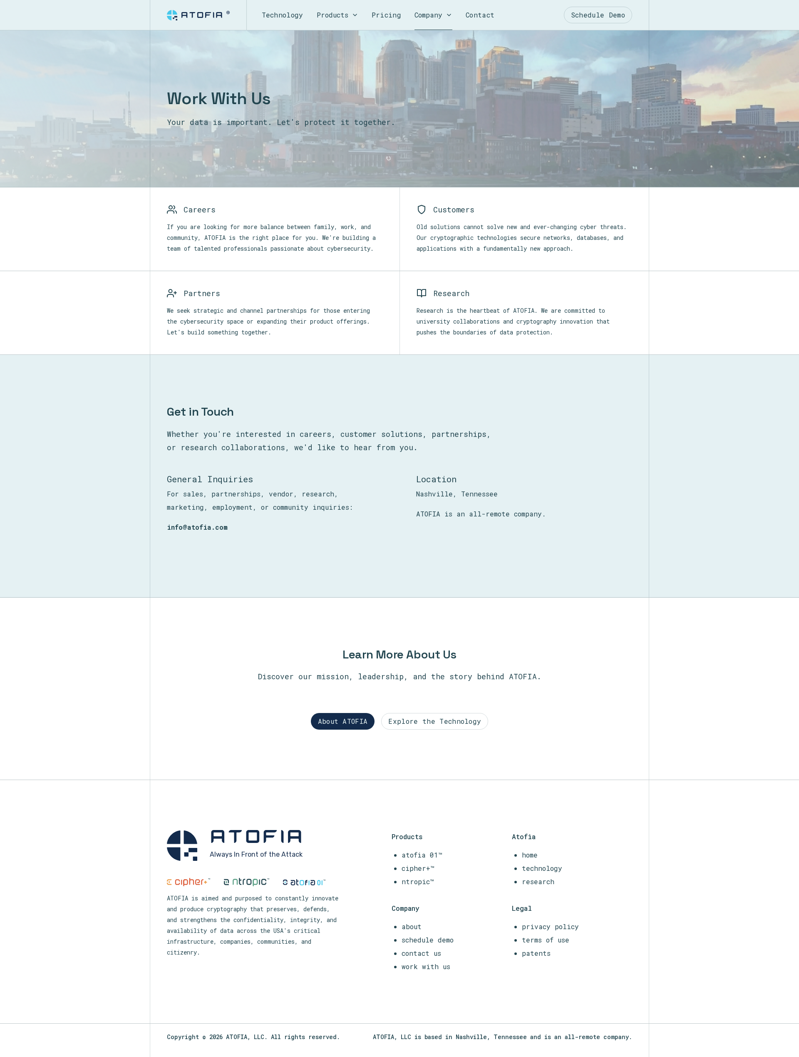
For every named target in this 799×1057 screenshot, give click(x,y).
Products (332, 14)
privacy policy (550, 926)
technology (542, 868)
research (538, 881)
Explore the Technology (434, 721)
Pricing (386, 14)
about (412, 926)
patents (536, 953)
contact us (421, 953)
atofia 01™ (422, 854)
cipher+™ (418, 868)
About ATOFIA (343, 721)
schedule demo (428, 939)
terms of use (545, 939)
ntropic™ (418, 881)
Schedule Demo (598, 14)
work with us (426, 966)
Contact (480, 14)
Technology (282, 14)
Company (428, 14)
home (530, 854)
